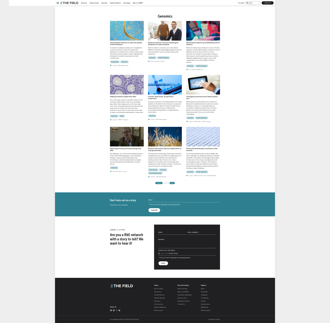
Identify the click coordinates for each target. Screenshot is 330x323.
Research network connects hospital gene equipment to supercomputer (163, 44)
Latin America (205, 304)
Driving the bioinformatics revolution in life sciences (201, 149)
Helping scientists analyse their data (123, 97)
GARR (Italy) (197, 121)
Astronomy (157, 292)
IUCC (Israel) (192, 69)
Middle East (200, 69)
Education (104, 3)
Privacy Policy (164, 204)
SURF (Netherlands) (123, 65)
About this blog (182, 289)
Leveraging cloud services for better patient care (202, 97)
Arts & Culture (158, 289)
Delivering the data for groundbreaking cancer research (203, 44)
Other (121, 116)
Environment (114, 62)
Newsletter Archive (183, 301)
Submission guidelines (184, 295)
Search (242, 4)
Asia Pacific (204, 292)
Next (172, 183)
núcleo (218, 319)
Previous (159, 183)
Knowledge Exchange (155, 173)
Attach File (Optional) (166, 250)
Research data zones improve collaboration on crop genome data (165, 149)
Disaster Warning (159, 298)
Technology (126, 3)
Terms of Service (174, 204)
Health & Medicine (115, 3)
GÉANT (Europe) (206, 121)
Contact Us (267, 3)
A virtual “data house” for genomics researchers (160, 97)
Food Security (153, 170)
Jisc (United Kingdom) (210, 175)
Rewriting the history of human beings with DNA (125, 149)
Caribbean (204, 295)
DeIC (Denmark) (155, 61)
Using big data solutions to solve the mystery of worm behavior (126, 44)
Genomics (124, 62)
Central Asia (204, 298)
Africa (203, 289)
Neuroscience (158, 310)
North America (205, 310)
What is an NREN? (138, 3)
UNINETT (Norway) (123, 119)
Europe (115, 65)
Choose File (164, 253)
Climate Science (94, 3)
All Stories (84, 3)
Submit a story (182, 298)
